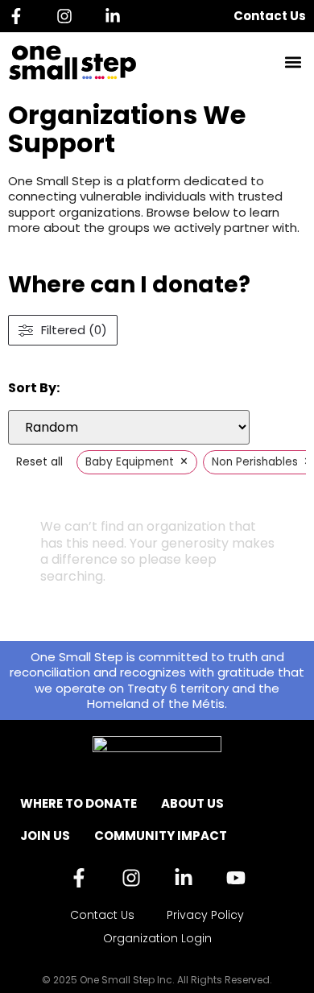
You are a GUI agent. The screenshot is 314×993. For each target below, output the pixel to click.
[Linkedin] (117, 16)
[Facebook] (20, 16)
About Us (192, 803)
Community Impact (160, 835)
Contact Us (269, 15)
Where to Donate (78, 803)
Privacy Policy (205, 915)
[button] (292, 62)
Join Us (45, 835)
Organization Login (157, 938)
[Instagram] (68, 16)
